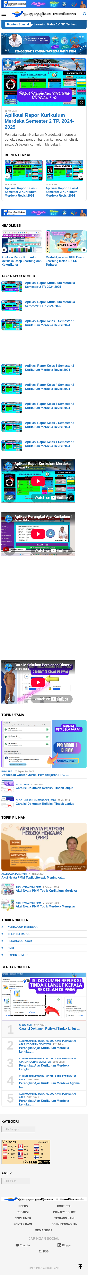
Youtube (25, 1245)
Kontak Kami (23, 1224)
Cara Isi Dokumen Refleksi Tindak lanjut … (46, 788)
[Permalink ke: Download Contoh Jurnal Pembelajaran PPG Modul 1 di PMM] (44, 744)
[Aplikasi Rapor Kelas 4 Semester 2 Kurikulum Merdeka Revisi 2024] (64, 170)
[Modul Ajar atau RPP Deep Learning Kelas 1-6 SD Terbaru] (66, 241)
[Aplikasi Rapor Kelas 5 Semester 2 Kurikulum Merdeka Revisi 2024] (24, 170)
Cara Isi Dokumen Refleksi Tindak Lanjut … (47, 803)
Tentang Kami (64, 1218)
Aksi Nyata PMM (10, 874)
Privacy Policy (64, 1212)
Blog (19, 784)
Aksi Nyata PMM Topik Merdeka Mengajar (45, 906)
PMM (4, 771)
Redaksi (23, 1212)
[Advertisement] (44, 347)
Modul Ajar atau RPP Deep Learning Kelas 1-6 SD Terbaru (64, 260)
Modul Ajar (53, 1041)
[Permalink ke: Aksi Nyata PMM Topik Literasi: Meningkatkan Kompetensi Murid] (44, 847)
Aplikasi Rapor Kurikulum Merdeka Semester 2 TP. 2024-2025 (39, 121)
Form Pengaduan (64, 1224)
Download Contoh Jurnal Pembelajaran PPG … (35, 774)
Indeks (23, 1206)
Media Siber (43, 1230)
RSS (46, 1251)
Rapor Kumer (17, 955)
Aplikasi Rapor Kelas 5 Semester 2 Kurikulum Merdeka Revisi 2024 (21, 191)
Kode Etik (64, 1206)
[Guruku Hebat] (44, 13)
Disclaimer (23, 1218)
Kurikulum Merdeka (36, 800)
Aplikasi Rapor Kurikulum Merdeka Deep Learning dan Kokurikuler (21, 260)
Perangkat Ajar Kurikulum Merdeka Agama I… (49, 1084)
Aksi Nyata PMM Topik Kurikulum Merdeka (46, 890)
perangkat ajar (20, 941)
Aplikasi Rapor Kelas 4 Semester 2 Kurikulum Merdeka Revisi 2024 (62, 191)
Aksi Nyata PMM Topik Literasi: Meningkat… (33, 877)
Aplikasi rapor (19, 934)
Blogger (66, 1245)
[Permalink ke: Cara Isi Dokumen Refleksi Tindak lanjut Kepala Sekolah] (44, 996)
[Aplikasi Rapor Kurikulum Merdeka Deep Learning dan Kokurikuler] (22, 241)
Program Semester (38, 1044)
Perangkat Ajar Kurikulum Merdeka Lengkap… (44, 1049)
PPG (10, 771)
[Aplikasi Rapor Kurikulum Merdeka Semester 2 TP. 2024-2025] (44, 82)
